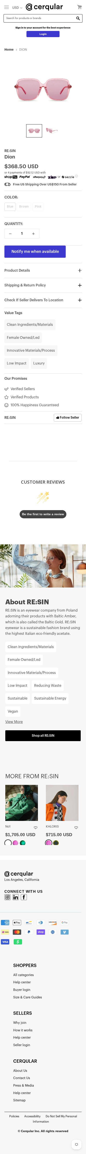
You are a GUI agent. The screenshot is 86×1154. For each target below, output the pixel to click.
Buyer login (21, 990)
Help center (22, 982)
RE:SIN (10, 151)
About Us (20, 1070)
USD (15, 8)
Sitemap (19, 1100)
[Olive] (56, 843)
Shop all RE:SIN (43, 735)
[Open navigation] (6, 7)
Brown (24, 206)
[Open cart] (79, 7)
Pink (38, 206)
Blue (10, 206)
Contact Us (21, 1078)
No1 (8, 826)
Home (8, 49)
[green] (22, 843)
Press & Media (23, 1085)
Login (43, 34)
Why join (19, 1022)
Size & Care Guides (27, 997)
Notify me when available (35, 252)
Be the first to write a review (43, 514)
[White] (8, 843)
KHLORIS (52, 826)
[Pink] (15, 843)
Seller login (21, 1045)
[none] (34, 130)
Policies (14, 1116)
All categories (23, 975)
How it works (22, 1030)
